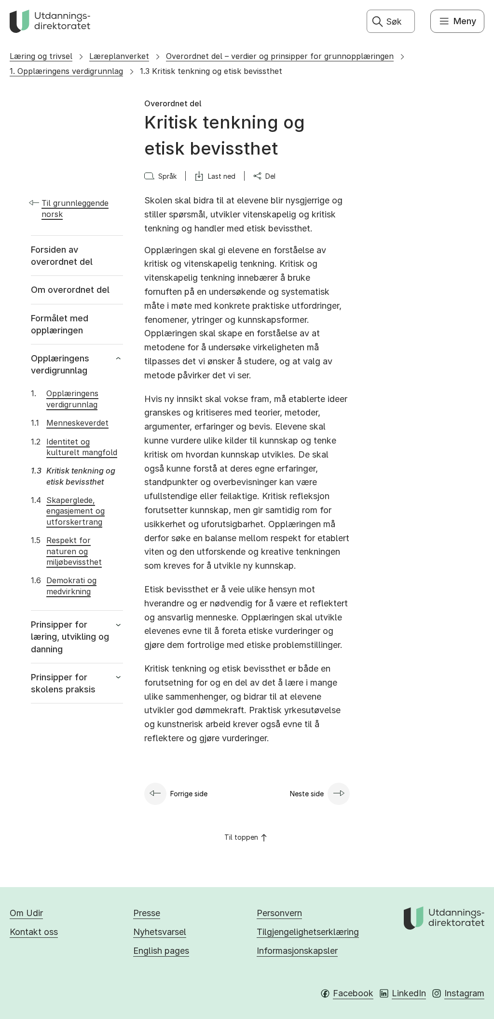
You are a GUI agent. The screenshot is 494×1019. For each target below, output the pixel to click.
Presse (146, 913)
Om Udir (26, 913)
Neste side (307, 793)
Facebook (353, 993)
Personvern (279, 913)
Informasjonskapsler (297, 951)
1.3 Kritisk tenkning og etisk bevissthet (211, 71)
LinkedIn (409, 993)
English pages (161, 951)
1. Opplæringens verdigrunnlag (66, 71)
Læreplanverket (119, 56)
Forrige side (188, 793)
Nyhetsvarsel (159, 932)
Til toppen (241, 837)
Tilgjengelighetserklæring (308, 932)
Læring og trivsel (41, 56)
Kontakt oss (34, 932)
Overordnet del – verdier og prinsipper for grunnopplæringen (280, 56)
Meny (464, 21)
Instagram (464, 993)
